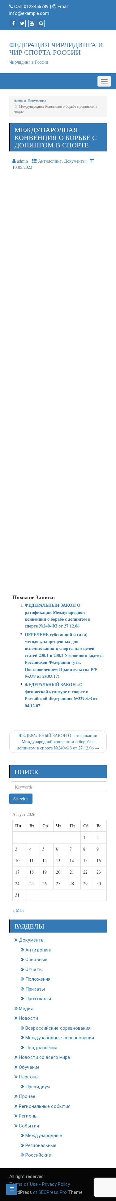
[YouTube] (31, 23)
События (29, 1126)
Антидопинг (50, 161)
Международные (43, 1135)
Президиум (37, 1087)
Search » (20, 799)
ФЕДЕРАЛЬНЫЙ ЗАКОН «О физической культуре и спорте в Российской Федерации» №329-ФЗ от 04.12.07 (61, 694)
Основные (36, 959)
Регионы (28, 1116)
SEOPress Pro (52, 1192)
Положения (37, 979)
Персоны (29, 1077)
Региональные (40, 1145)
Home (18, 100)
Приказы (35, 989)
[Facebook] (12, 23)
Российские (38, 1155)
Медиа (26, 1008)
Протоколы (38, 998)
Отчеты (34, 969)
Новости (28, 1018)
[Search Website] (40, 23)
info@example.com (29, 13)
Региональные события (45, 1106)
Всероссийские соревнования (58, 1028)
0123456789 (36, 6)
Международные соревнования (59, 1038)
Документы (37, 100)
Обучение (29, 1067)
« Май (18, 910)
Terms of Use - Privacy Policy (39, 1184)
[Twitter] (21, 23)
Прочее (27, 1096)
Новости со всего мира (44, 1057)
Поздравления (41, 1047)
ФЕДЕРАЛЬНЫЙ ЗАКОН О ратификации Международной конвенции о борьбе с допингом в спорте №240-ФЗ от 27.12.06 (58, 615)
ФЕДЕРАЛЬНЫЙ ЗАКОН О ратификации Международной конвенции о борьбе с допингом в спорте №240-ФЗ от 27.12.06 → (58, 741)
